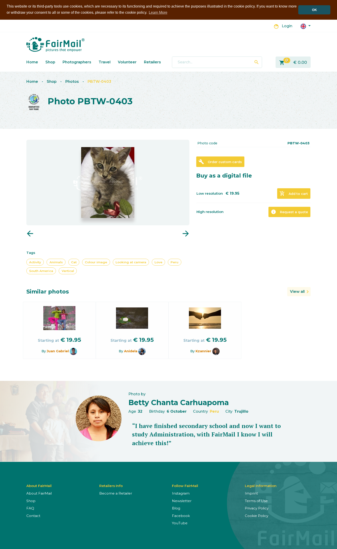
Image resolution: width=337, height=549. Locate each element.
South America (41, 271)
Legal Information (260, 486)
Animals (56, 262)
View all (297, 291)
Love (158, 262)
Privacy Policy (256, 508)
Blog (176, 508)
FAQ (30, 508)
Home (32, 62)
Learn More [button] (158, 12)
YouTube (180, 523)
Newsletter (181, 501)
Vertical (68, 271)
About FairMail (39, 493)
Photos (72, 81)
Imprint (251, 493)
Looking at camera (131, 262)
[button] (306, 26)
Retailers (152, 62)
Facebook (181, 516)
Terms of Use (256, 501)
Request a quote (289, 212)
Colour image (96, 262)
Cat (74, 262)
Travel (104, 62)
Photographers (77, 62)
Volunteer (127, 62)
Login (287, 26)
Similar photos (47, 291)
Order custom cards (220, 161)
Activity (35, 262)
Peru (174, 262)
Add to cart (293, 193)
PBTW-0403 (99, 81)
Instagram (181, 493)
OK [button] (314, 10)
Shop (50, 62)
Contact (33, 516)
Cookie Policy (256, 516)
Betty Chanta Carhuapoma (178, 402)
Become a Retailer (115, 493)
